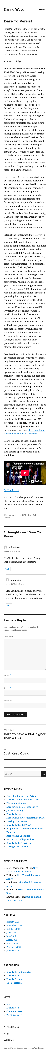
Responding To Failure (18, 836)
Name (7, 675)
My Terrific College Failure (20, 839)
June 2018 (11, 932)
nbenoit (11, 515)
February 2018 (13, 947)
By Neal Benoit (11, 490)
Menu (42, 9)
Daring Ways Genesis (17, 846)
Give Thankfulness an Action (21, 796)
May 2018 (11, 936)
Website (8, 701)
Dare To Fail (12, 975)
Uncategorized (14, 983)
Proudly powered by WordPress (30, 1048)
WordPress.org (14, 1015)
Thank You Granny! (16, 803)
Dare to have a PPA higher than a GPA (25, 817)
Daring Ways (14, 9)
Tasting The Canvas (16, 821)
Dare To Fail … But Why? (18, 825)
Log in (9, 1004)
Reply (7, 569)
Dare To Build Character (18, 972)
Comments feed (14, 1011)
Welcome (9, 1040)
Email (7, 688)
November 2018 (14, 925)
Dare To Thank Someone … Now (22, 799)
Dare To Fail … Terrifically (19, 843)
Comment (9, 636)
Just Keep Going (14, 810)
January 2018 (12, 950)
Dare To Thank (14, 979)
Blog (6, 1033)
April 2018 (11, 940)
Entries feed (12, 1007)
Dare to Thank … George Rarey (22, 807)
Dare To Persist (14, 814)
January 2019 (12, 921)
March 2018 (12, 943)
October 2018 (13, 929)
